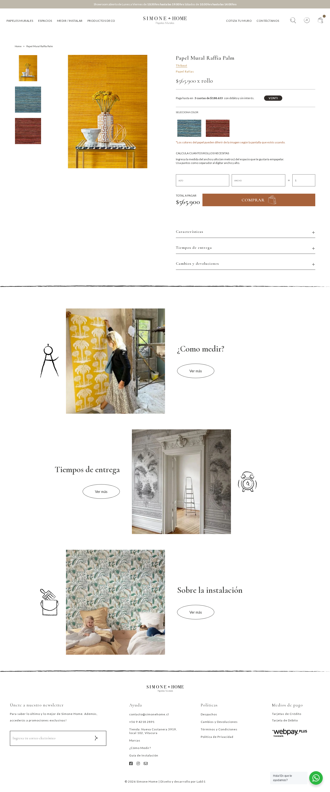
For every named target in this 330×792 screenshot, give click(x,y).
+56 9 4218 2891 (142, 722)
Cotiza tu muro (239, 20)
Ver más (195, 371)
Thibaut (181, 65)
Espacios (45, 20)
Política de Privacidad (217, 737)
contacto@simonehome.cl (149, 714)
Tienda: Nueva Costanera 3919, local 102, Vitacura (153, 731)
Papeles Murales (20, 20)
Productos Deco (101, 20)
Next (159, 112)
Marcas (134, 740)
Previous (55, 112)
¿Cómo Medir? (140, 748)
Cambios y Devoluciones (219, 722)
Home (18, 46)
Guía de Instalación (143, 755)
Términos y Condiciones (219, 729)
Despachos (209, 714)
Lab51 (201, 781)
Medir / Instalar (70, 20)
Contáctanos (268, 20)
